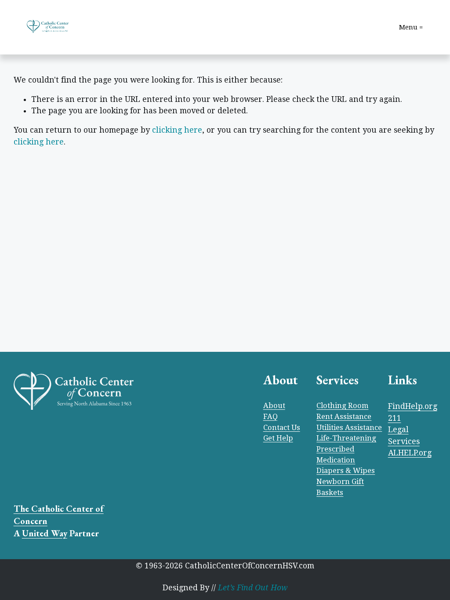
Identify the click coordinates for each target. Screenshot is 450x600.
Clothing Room (342, 405)
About (274, 405)
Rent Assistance (343, 416)
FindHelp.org (412, 406)
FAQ (270, 416)
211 (394, 418)
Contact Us (281, 427)
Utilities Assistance (349, 427)
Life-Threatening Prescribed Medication (346, 449)
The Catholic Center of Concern (59, 515)
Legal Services (404, 435)
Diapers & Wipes (345, 470)
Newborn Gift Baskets (340, 487)
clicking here (177, 130)
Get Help (278, 438)
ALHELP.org (410, 452)
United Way (44, 533)
